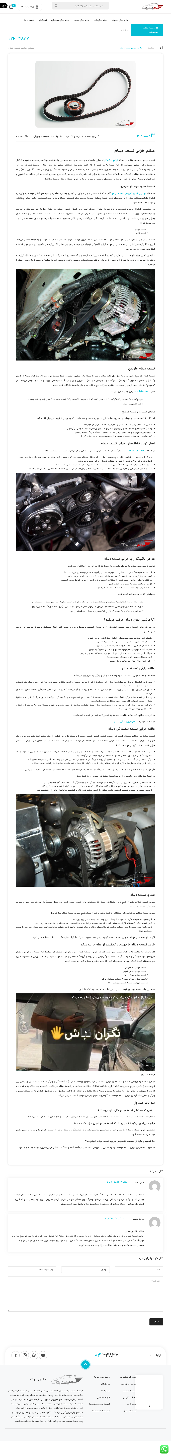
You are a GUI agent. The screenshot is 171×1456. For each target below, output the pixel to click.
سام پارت (70, 1390)
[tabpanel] (149, 1391)
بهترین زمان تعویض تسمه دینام (129, 193)
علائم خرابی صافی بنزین (126, 721)
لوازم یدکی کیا (111, 160)
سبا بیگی (37, 136)
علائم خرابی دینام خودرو (134, 450)
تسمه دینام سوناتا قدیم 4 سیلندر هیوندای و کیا (124, 979)
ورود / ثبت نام (27, 6)
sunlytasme (141, 391)
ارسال (156, 1321)
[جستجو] (56, 6)
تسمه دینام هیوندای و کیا (134, 975)
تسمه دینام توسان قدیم (134, 971)
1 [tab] (149, 1406)
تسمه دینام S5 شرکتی (135, 967)
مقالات (151, 47)
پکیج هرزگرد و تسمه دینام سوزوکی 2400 (127, 982)
